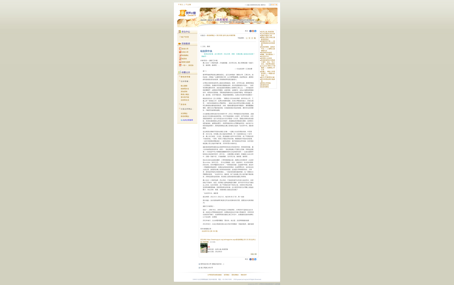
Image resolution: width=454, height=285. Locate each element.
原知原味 (184, 91)
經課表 (184, 59)
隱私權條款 (235, 275)
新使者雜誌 (185, 116)
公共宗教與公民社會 (268, 33)
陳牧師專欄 (185, 77)
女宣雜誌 (184, 113)
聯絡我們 (244, 275)
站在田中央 (265, 56)
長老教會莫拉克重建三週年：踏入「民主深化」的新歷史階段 (268, 62)
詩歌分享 (184, 52)
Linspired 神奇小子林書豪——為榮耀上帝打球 (268, 68)
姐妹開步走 (185, 89)
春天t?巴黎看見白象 (268, 77)
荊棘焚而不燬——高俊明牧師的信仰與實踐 (268, 43)
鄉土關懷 (184, 86)
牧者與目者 (265, 85)
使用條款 (226, 275)
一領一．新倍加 (187, 65)
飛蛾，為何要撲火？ (268, 54)
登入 (182, 4)
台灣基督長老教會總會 (214, 275)
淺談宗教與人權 (266, 35)
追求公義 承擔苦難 (267, 32)
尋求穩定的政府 (266, 52)
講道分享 (184, 49)
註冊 (189, 4)
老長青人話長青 (266, 58)
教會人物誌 (185, 94)
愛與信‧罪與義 (266, 83)
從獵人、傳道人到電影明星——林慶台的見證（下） (268, 73)
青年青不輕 (185, 97)
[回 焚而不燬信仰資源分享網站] (273, 4)
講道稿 (183, 104)
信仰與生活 (185, 100)
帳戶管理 (185, 37)
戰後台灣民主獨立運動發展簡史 (268, 38)
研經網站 (184, 55)
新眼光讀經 (185, 62)
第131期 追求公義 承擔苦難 (225, 35)
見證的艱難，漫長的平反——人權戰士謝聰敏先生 (268, 49)
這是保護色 (265, 87)
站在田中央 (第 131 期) (210, 231)
